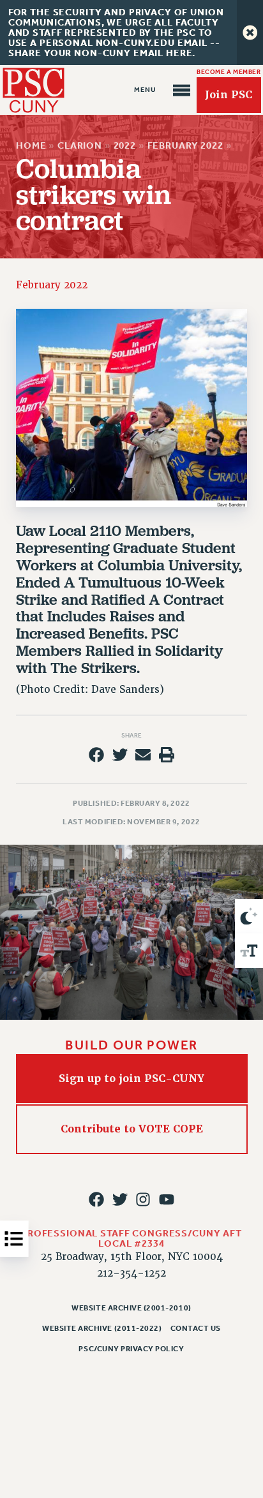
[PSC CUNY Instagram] (143, 1199)
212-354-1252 (131, 1273)
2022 (124, 145)
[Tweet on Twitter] (120, 754)
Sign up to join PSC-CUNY (131, 1078)
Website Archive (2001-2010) (131, 1307)
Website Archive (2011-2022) (102, 1328)
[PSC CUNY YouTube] (166, 1199)
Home (31, 145)
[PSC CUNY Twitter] (120, 1199)
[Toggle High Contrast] (249, 916)
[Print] (166, 754)
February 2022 (185, 145)
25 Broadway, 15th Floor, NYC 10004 (132, 1256)
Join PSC (228, 94)
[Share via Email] (143, 754)
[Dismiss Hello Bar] (250, 32)
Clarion (79, 145)
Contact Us (195, 1328)
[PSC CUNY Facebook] (96, 1199)
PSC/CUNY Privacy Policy (131, 1348)
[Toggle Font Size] (249, 950)
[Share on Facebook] (96, 754)
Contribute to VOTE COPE (132, 1129)
